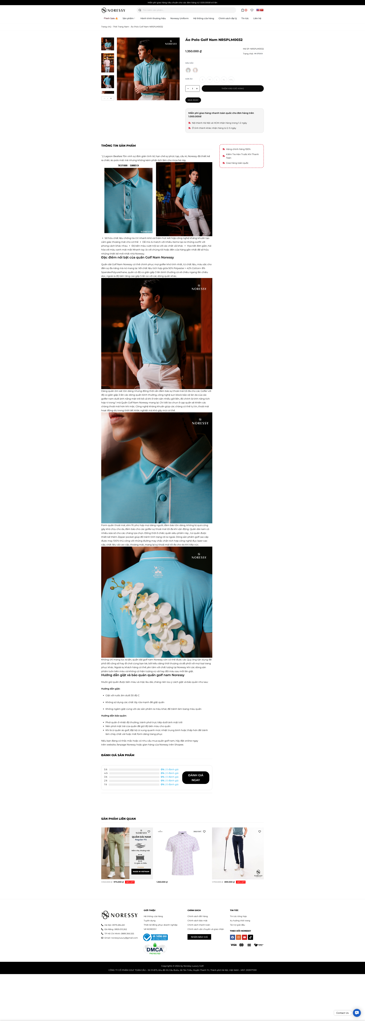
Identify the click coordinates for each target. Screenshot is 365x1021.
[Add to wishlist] (149, 831)
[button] (357, 1013)
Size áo (188, 79)
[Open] (252, 10)
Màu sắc (189, 63)
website (111, 744)
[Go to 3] (107, 81)
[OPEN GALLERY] (148, 69)
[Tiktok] (250, 937)
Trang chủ (106, 26)
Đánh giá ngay (195, 778)
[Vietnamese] (261, 10)
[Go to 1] (107, 44)
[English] (258, 10)
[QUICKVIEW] (146, 873)
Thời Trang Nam (121, 26)
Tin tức (234, 910)
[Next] (172, 69)
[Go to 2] (107, 62)
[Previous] (124, 69)
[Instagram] (238, 937)
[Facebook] (232, 937)
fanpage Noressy (126, 744)
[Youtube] (244, 937)
